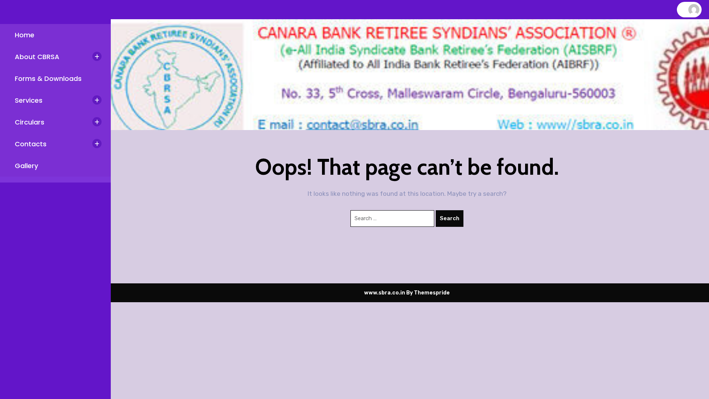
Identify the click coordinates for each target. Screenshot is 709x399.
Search (449, 218)
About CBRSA (37, 56)
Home (24, 35)
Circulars (29, 122)
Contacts (31, 144)
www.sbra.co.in (384, 293)
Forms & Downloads (48, 78)
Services (28, 100)
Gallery (26, 165)
